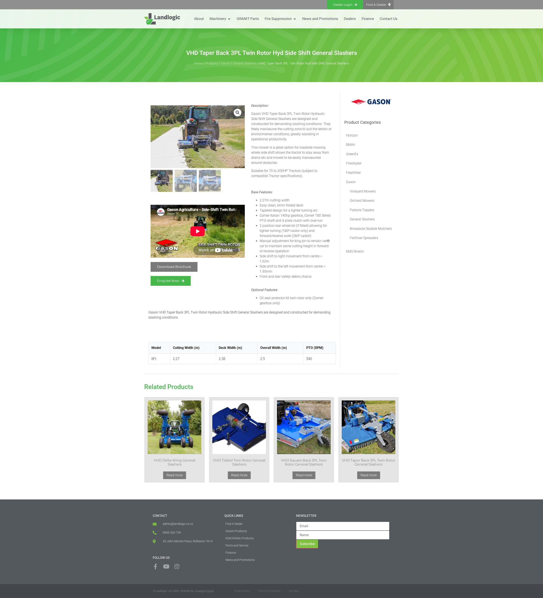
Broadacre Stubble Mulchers (371, 229)
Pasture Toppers (362, 210)
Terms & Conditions (269, 591)
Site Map (294, 591)
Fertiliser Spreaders (364, 238)
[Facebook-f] (155, 566)
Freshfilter (353, 173)
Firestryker (353, 163)
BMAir (350, 145)
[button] (220, 19)
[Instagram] (176, 566)
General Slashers (244, 63)
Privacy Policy (242, 591)
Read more (175, 475)
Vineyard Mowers (363, 191)
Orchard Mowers (362, 201)
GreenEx (352, 154)
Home (198, 63)
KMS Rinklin (355, 252)
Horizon (352, 135)
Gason (225, 63)
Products (212, 63)
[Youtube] (166, 566)
